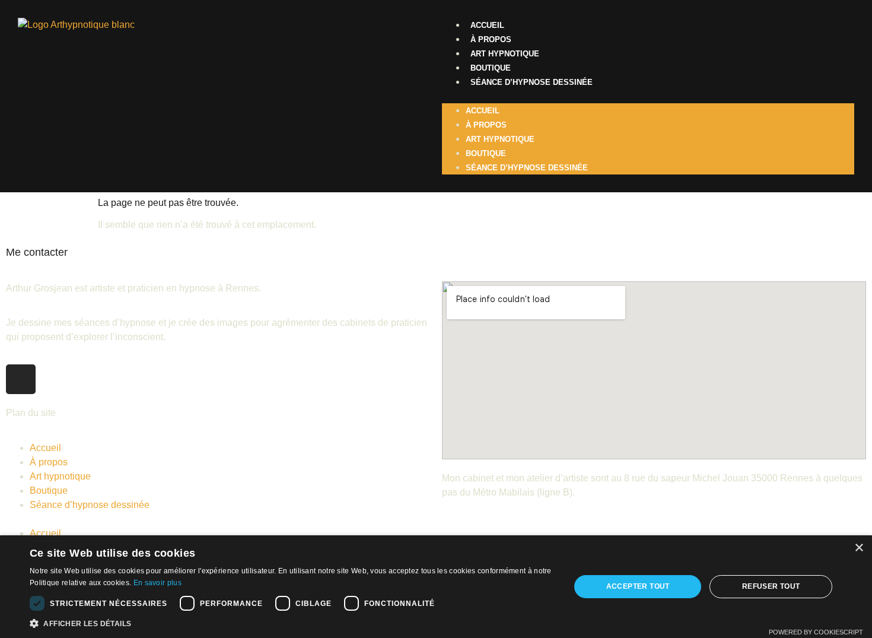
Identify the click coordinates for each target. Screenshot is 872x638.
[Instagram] (21, 379)
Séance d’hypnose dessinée (531, 82)
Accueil (487, 25)
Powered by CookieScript (816, 632)
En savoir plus (157, 583)
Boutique (490, 68)
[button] (648, 96)
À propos (490, 39)
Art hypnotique (504, 53)
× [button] (858, 548)
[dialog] (436, 586)
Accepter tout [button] (638, 586)
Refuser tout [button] (771, 586)
